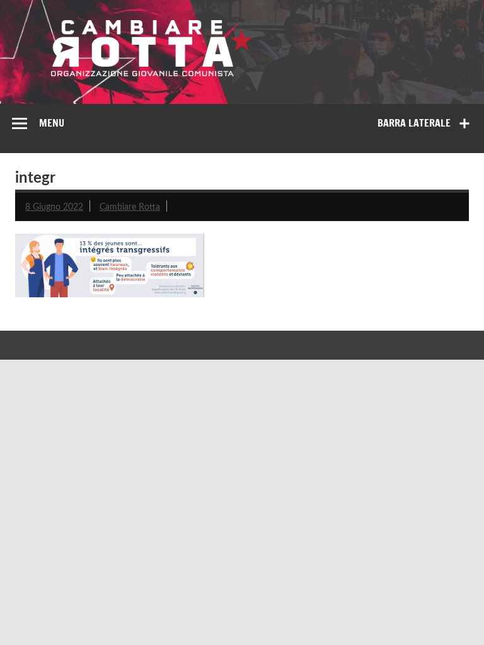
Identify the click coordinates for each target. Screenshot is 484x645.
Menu (51, 123)
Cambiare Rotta (130, 207)
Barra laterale (414, 123)
